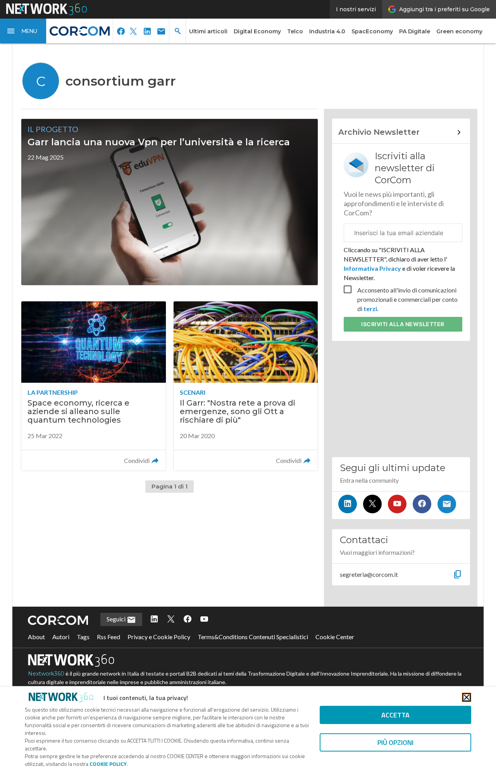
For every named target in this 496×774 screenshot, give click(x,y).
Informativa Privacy (373, 268)
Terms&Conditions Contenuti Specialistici (253, 636)
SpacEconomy (372, 31)
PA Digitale (414, 31)
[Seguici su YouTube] (397, 504)
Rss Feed (108, 636)
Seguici (117, 619)
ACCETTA (395, 715)
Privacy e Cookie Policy (158, 636)
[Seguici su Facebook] (422, 504)
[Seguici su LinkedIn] (347, 504)
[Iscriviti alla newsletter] (446, 504)
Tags (83, 636)
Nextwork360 (46, 673)
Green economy (459, 31)
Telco (295, 31)
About (36, 636)
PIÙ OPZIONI (395, 742)
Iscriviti (402, 324)
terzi (370, 308)
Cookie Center (334, 636)
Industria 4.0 (327, 31)
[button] (23, 31)
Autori (60, 636)
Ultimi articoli (208, 31)
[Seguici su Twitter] (372, 504)
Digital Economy (257, 31)
